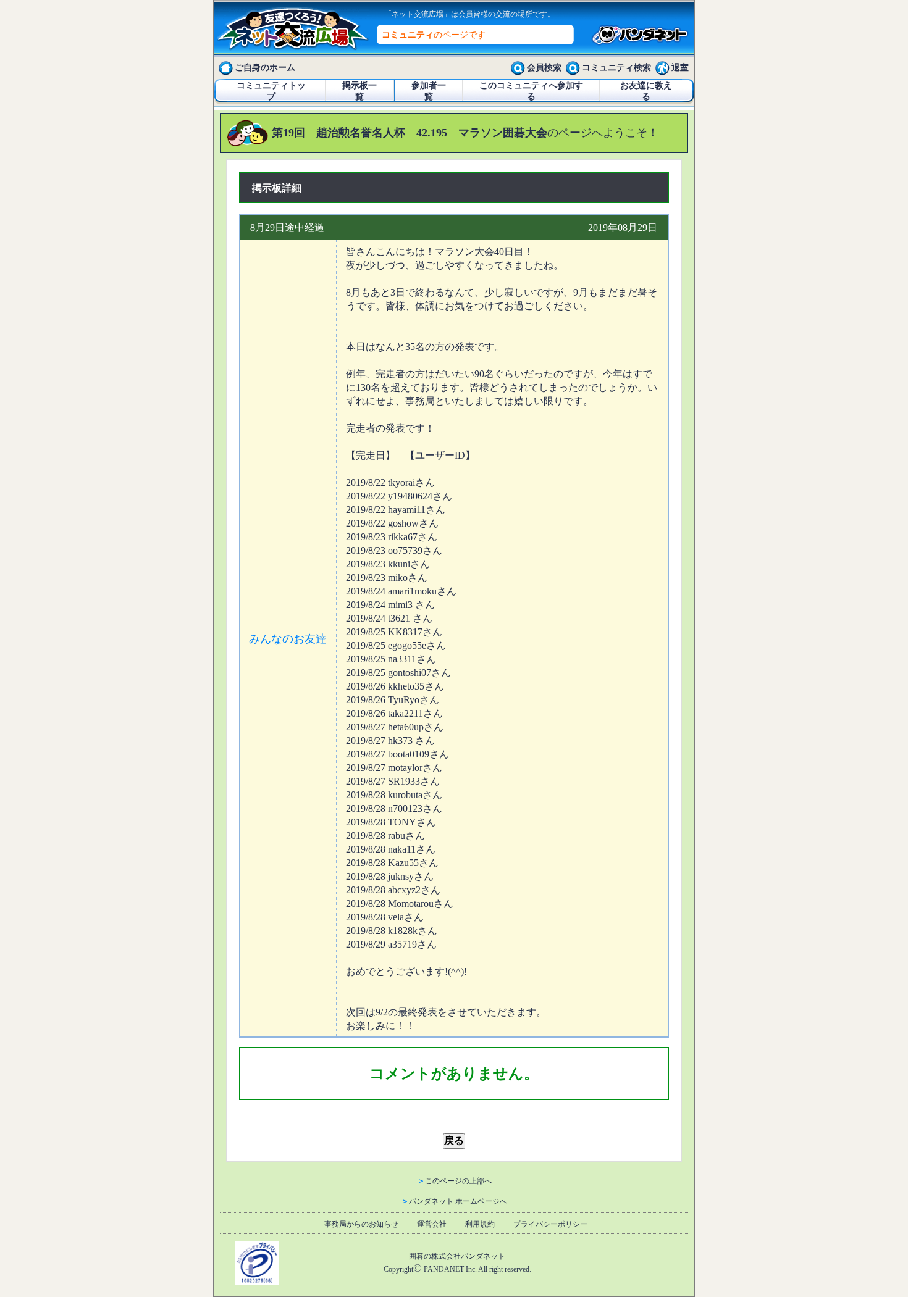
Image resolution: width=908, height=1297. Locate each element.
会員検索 (544, 67)
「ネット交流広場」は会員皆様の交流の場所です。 (469, 14)
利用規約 (480, 1224)
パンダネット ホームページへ (458, 1201)
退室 (680, 67)
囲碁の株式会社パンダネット (457, 1256)
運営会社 (432, 1224)
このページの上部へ (458, 1181)
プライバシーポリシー (550, 1224)
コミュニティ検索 (616, 67)
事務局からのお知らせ (361, 1224)
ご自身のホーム (265, 67)
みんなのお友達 (288, 639)
